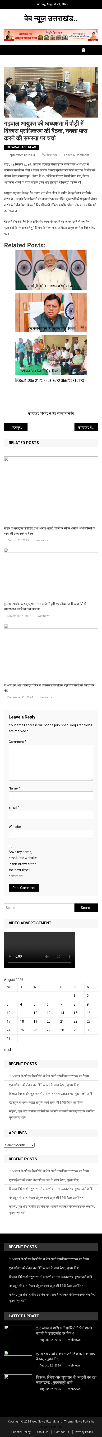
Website (15, 827)
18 (22, 1021)
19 (35, 1021)
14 (62, 1013)
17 (8, 1021)
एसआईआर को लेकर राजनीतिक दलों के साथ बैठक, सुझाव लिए (44, 1085)
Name (14, 788)
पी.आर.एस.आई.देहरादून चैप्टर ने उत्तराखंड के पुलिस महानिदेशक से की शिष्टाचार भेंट (49, 687)
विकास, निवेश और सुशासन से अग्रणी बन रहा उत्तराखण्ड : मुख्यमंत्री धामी (50, 1094)
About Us (42, 1432)
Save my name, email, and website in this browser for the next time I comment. (23, 864)
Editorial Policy (21, 1432)
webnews (49, 155)
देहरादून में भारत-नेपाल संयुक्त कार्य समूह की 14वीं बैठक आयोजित (46, 1102)
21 (62, 1021)
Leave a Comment (76, 155)
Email (14, 807)
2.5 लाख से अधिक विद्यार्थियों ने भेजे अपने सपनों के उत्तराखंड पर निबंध (49, 1076)
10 (8, 1013)
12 (35, 1013)
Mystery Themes (51, 1426)
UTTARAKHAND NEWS (21, 147)
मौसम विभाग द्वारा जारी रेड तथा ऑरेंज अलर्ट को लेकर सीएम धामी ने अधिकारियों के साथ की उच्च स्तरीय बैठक (49, 530)
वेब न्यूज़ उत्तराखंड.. (51, 18)
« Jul (7, 1050)
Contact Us (61, 1432)
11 (22, 1013)
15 (75, 1013)
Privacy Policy (84, 1432)
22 (75, 1021)
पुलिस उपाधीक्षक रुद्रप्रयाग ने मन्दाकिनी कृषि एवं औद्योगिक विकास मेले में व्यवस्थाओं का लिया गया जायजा (45, 606)
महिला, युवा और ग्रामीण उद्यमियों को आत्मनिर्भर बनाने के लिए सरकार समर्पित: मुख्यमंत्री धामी (52, 1114)
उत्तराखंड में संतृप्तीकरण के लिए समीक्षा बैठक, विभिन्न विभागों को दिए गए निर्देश (88, 427)
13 (49, 1013)
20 (49, 1021)
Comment (17, 742)
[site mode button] (86, 50)
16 (89, 1013)
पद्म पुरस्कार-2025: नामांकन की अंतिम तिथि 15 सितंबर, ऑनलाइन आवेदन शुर (20, 427)
